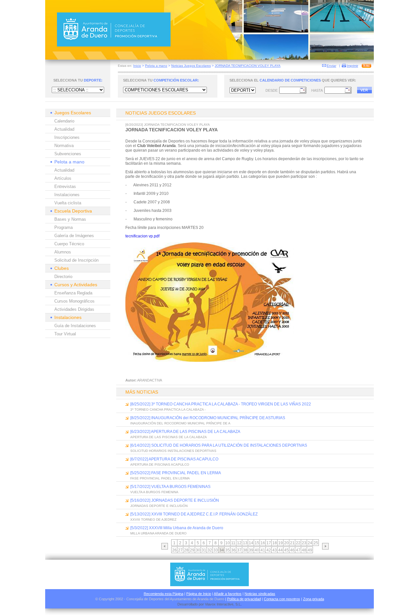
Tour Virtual (65, 333)
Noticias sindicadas (260, 594)
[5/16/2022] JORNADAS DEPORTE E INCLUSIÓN (174, 500)
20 (286, 543)
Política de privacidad (244, 599)
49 (310, 550)
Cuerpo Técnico (69, 243)
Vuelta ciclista (67, 202)
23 (304, 543)
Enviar (331, 65)
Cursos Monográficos (74, 301)
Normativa (64, 145)
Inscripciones (67, 137)
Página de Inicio (198, 594)
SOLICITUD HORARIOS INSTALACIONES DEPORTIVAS (173, 451)
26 (174, 550)
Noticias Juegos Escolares (191, 65)
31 (204, 550)
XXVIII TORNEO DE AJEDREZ (153, 519)
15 (257, 543)
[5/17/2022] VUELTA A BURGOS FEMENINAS (170, 486)
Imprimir (352, 65)
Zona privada (313, 599)
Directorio (63, 276)
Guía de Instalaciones (75, 325)
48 (304, 550)
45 (286, 550)
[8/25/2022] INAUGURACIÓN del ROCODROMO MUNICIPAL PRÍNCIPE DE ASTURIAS (207, 418)
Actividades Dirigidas (74, 309)
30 (198, 550)
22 (298, 543)
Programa (63, 227)
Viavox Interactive (219, 604)
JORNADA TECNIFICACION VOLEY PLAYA (248, 65)
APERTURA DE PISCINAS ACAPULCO (159, 464)
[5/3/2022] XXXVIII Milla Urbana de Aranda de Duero (176, 528)
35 (227, 550)
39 (251, 550)
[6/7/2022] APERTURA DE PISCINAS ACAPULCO (174, 459)
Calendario (64, 121)
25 (316, 543)
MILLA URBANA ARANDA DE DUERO (158, 533)
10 (227, 543)
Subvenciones (67, 153)
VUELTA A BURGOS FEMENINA (154, 492)
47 (298, 550)
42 (268, 550)
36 (233, 550)
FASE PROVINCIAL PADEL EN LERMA (160, 478)
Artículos (62, 178)
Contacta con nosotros (282, 599)
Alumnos (62, 252)
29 (192, 550)
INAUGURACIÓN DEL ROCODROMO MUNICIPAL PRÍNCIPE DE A (180, 423)
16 (263, 543)
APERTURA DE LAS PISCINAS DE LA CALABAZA (168, 437)
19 (280, 543)
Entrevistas (65, 186)
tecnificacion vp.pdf (142, 236)
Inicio (137, 65)
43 (274, 550)
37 (239, 550)
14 (251, 543)
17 (268, 543)
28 (186, 550)
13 (245, 543)
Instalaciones (67, 194)
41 (263, 550)
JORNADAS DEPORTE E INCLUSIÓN (159, 506)
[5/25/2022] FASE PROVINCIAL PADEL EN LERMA (175, 473)
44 (280, 550)
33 (215, 550)
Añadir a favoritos (228, 594)
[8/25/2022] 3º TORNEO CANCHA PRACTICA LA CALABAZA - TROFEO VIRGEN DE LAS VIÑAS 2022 (220, 404)
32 (210, 550)
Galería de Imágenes (74, 235)
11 (233, 543)
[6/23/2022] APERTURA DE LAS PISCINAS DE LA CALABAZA (185, 431)
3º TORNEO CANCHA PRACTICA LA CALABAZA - (168, 409)
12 (239, 543)
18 (274, 543)
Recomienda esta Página (163, 594)
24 (310, 543)
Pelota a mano (156, 65)
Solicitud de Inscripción (76, 260)
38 (245, 550)
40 (257, 550)
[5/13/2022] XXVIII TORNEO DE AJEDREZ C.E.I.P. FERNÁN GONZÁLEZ (194, 514)
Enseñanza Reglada (73, 292)
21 (292, 543)
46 (292, 550)
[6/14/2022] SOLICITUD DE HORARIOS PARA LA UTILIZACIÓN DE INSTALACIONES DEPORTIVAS (218, 445)
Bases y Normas (70, 219)
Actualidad (64, 129)
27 (180, 550)
